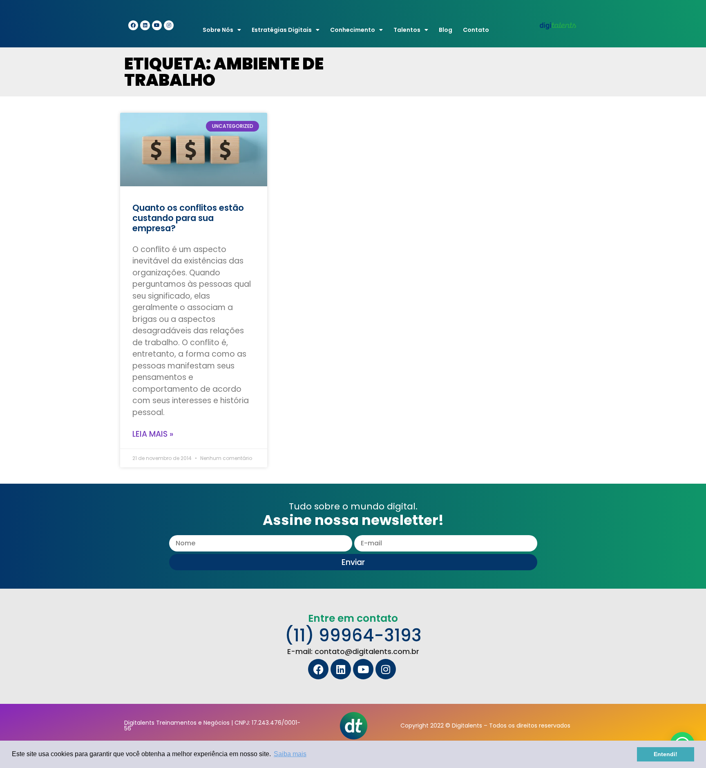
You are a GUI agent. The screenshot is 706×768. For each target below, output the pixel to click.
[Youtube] (157, 25)
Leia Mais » (152, 434)
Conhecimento (352, 30)
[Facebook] (133, 25)
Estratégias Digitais (282, 30)
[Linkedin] (145, 25)
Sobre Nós (218, 30)
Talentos (406, 30)
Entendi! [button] (665, 754)
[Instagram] (169, 25)
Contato (476, 30)
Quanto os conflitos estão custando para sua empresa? (188, 218)
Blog (445, 30)
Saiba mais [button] (290, 753)
